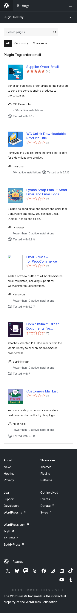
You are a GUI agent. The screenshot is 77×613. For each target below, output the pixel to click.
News (8, 467)
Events (45, 499)
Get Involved (49, 492)
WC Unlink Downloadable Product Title (46, 136)
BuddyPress (14, 544)
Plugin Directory (14, 17)
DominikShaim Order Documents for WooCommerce (42, 326)
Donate (47, 506)
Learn (7, 492)
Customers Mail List (42, 391)
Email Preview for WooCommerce (41, 259)
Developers (11, 506)
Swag (46, 512)
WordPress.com (16, 524)
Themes (45, 467)
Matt (9, 531)
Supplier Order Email (42, 67)
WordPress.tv (15, 512)
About (8, 460)
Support (9, 499)
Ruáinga (18, 561)
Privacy (9, 480)
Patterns (46, 480)
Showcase (47, 460)
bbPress (11, 538)
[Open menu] (71, 5)
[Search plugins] (54, 32)
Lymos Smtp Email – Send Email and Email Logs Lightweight (46, 192)
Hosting (9, 473)
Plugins (45, 473)
